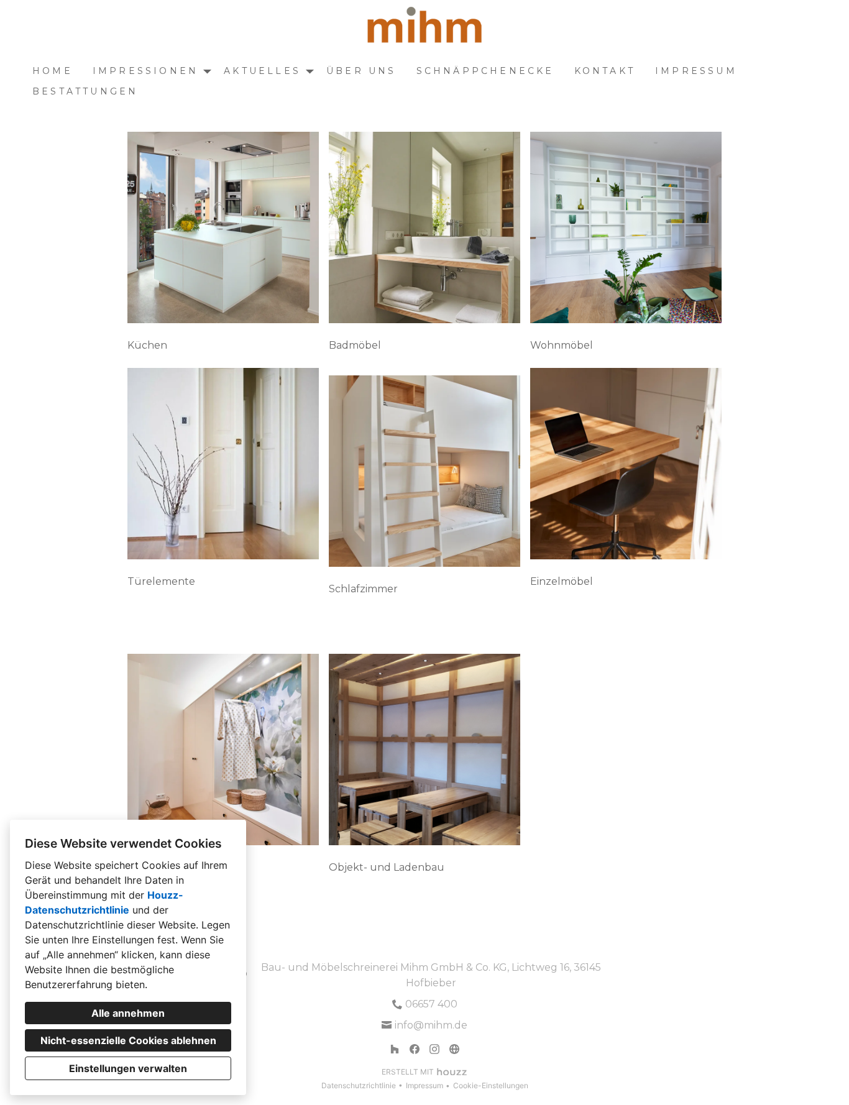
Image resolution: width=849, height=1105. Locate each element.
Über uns (361, 70)
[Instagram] (434, 1049)
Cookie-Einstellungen (490, 1085)
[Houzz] (395, 1049)
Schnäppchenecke (485, 70)
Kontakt (604, 70)
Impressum (696, 70)
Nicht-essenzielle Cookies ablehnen (128, 1040)
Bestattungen (85, 91)
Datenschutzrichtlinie (358, 1085)
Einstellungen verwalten (128, 1068)
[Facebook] (414, 1049)
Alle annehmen (128, 1013)
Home (52, 70)
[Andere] (454, 1049)
